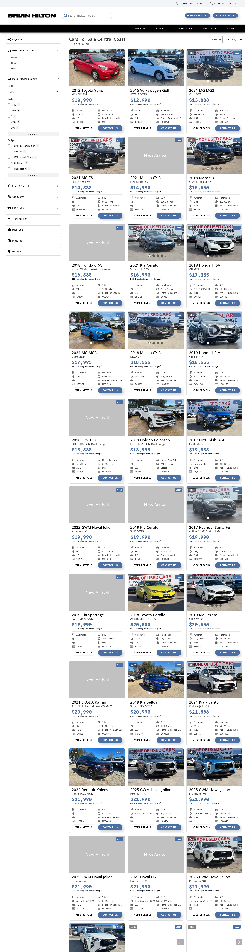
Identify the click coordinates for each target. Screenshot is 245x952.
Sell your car (183, 28)
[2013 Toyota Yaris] (97, 67)
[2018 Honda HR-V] (214, 242)
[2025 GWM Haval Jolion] (156, 767)
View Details (83, 128)
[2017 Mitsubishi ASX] (214, 417)
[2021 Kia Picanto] (214, 679)
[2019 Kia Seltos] (156, 679)
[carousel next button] (121, 67)
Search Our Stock (197, 15)
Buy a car (140, 28)
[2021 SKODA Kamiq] (97, 679)
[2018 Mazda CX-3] (156, 330)
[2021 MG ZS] (97, 155)
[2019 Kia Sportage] (97, 592)
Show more (33, 134)
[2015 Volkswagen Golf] (156, 67)
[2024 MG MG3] (97, 330)
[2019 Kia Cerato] (156, 504)
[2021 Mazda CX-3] (156, 155)
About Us (232, 28)
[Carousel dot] (91, 81)
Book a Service (225, 15)
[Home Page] (32, 15)
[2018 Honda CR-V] (97, 242)
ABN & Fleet (209, 28)
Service (160, 28)
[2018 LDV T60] (97, 417)
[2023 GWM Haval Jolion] (97, 504)
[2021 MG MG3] (214, 67)
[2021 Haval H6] (156, 854)
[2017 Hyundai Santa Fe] (214, 504)
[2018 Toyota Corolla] (156, 592)
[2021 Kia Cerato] (156, 242)
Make (10, 85)
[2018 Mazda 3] (214, 155)
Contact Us (110, 128)
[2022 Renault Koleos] (97, 767)
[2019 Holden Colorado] (156, 417)
